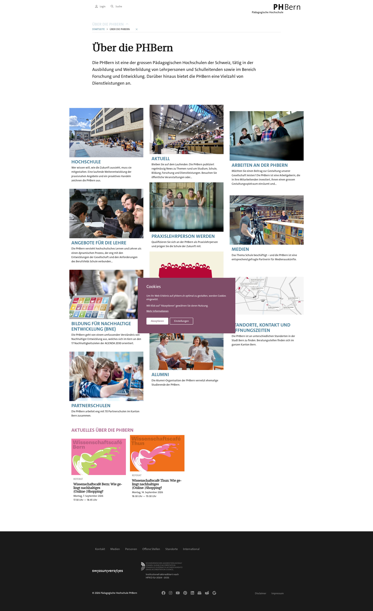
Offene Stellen (151, 549)
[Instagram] (170, 593)
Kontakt (100, 549)
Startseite (98, 29)
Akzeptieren (157, 321)
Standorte (171, 549)
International (191, 549)
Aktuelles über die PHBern (102, 430)
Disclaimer (260, 593)
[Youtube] (178, 593)
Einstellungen (181, 321)
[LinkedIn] (192, 593)
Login (102, 6)
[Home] (276, 9)
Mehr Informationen (157, 311)
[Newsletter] (199, 593)
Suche (119, 6)
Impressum (277, 593)
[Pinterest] (185, 593)
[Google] (214, 593)
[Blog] (207, 593)
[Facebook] (163, 593)
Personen (131, 549)
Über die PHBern (108, 24)
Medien (115, 549)
